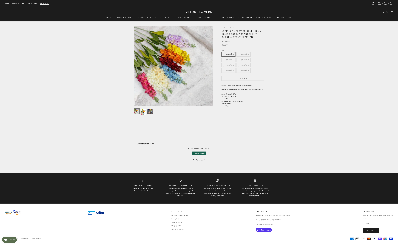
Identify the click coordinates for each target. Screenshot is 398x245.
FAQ (290, 17)
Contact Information (177, 229)
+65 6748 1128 (276, 220)
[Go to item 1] (137, 111)
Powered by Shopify (32, 239)
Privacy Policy (175, 219)
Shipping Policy (176, 226)
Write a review (199, 153)
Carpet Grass (228, 17)
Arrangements (167, 17)
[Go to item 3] (150, 111)
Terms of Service (176, 222)
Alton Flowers (228, 27)
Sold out (243, 78)
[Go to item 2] (143, 112)
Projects (280, 17)
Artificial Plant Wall (208, 17)
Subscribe (371, 230)
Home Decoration (264, 17)
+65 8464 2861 (265, 220)
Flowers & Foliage (123, 17)
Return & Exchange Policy (179, 215)
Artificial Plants (186, 17)
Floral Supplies (245, 17)
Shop (108, 17)
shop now (44, 3)
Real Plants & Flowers (146, 17)
